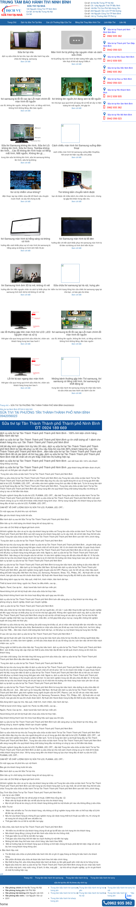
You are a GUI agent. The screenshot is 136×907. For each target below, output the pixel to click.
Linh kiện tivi (109, 22)
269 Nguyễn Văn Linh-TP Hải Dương (106, 10)
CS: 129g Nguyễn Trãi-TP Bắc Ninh (105, 5)
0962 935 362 (119, 903)
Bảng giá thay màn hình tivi (87, 22)
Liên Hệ (122, 22)
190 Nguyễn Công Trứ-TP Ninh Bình (106, 13)
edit (1, 874)
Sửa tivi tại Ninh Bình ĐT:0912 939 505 (16, 409)
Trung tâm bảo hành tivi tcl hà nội (65, 893)
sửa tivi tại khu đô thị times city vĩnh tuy (70, 882)
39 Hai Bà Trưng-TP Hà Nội (102, 2)
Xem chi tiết (25, 61)
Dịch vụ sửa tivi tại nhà (31, 22)
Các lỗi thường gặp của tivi (58, 22)
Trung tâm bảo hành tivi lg (77, 877)
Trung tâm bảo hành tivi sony (102, 877)
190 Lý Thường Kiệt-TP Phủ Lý (103, 16)
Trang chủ (11, 22)
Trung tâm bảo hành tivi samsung (49, 877)
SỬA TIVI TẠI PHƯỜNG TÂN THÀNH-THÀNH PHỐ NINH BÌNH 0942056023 (45, 414)
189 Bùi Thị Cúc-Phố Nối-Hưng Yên (105, 8)
